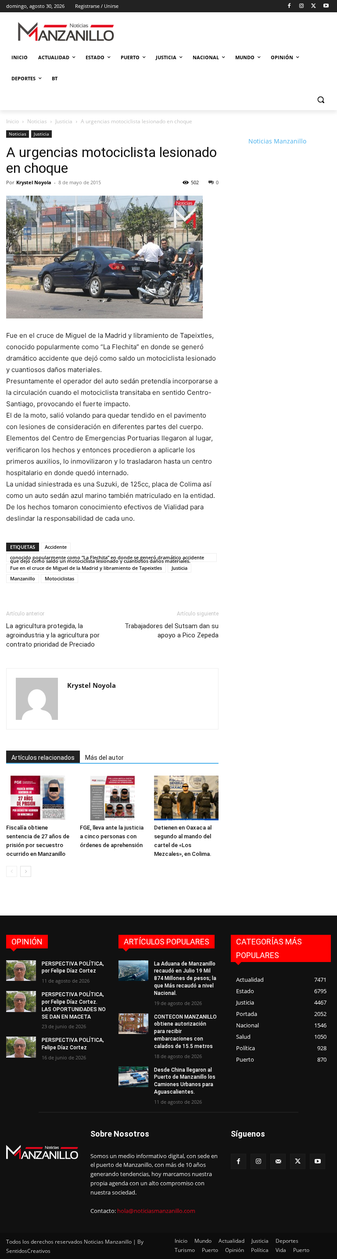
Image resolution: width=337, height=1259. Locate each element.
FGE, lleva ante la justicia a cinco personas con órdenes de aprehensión (111, 836)
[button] (320, 99)
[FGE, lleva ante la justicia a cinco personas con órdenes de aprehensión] (112, 798)
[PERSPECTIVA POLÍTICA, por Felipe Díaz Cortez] (21, 970)
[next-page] (25, 871)
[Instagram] (302, 6)
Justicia (63, 121)
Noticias (37, 121)
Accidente (56, 547)
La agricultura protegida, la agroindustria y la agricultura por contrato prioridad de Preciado (53, 635)
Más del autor (104, 757)
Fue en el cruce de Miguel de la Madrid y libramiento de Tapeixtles (86, 568)
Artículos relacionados (43, 757)
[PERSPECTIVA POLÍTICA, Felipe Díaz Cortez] (21, 1047)
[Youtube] (326, 6)
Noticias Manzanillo (277, 141)
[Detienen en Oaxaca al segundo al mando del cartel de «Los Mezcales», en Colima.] (186, 798)
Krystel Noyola (33, 182)
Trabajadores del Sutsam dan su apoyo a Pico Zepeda (172, 630)
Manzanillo (22, 578)
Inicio (12, 121)
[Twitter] (313, 6)
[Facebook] (289, 6)
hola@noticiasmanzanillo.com (156, 1211)
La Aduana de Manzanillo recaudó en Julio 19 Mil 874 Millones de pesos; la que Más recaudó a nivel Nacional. (185, 978)
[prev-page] (11, 871)
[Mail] (278, 1161)
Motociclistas (59, 578)
